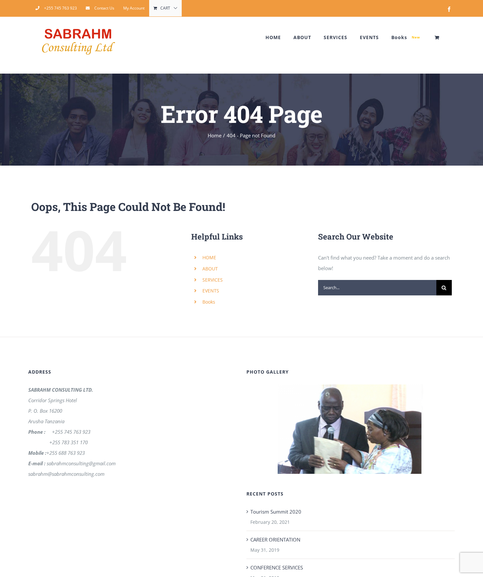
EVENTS (210, 291)
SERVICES (212, 280)
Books (208, 302)
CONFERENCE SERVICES (276, 567)
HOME (209, 257)
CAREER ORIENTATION (275, 539)
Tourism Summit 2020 (275, 511)
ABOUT (210, 268)
